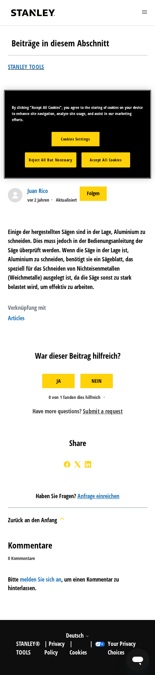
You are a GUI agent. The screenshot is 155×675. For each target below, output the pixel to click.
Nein (97, 380)
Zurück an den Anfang (33, 520)
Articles (16, 318)
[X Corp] (77, 464)
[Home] (33, 12)
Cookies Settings (75, 139)
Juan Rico (37, 191)
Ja (59, 380)
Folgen (93, 193)
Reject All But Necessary (50, 159)
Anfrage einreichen (98, 496)
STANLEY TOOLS (26, 67)
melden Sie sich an (40, 579)
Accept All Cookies (105, 159)
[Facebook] (67, 464)
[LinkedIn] (88, 464)
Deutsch (75, 635)
